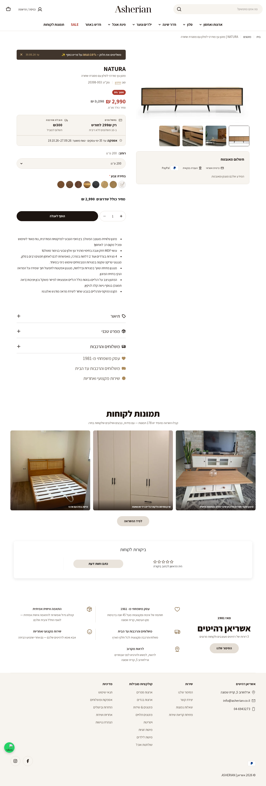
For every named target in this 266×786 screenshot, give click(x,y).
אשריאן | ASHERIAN (233, 775)
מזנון (118, 82)
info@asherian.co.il (236, 700)
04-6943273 (242, 709)
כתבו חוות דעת (98, 564)
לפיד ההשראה (133, 521)
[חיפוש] (179, 9)
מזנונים (247, 37)
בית (258, 37)
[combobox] (218, 9)
